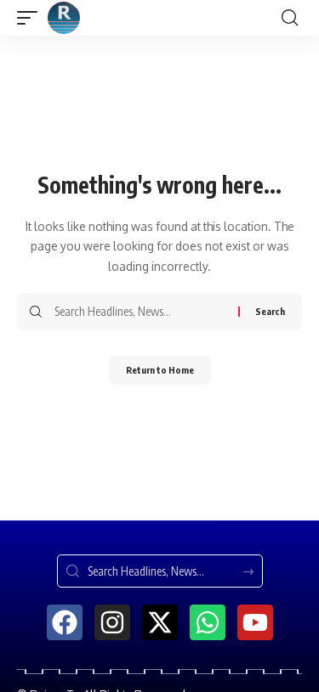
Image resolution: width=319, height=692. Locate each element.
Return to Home (160, 369)
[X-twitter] (160, 622)
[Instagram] (112, 622)
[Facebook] (65, 622)
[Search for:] (140, 311)
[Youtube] (255, 622)
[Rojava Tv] (64, 18)
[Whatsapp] (207, 622)
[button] (31, 18)
